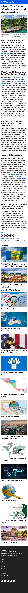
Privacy (2, 564)
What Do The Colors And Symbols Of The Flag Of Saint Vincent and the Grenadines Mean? (14, 266)
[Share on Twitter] (7, 235)
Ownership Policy (5, 575)
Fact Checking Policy (6, 571)
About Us (3, 568)
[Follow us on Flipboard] (2, 581)
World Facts (19, 238)
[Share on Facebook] (5, 235)
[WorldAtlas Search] (26, 2)
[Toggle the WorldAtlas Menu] (1, 2)
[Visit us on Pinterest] (11, 581)
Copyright (3, 566)
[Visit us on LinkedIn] (14, 581)
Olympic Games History (9, 309)
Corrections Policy (5, 573)
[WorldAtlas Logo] (9, 2)
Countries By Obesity (8, 500)
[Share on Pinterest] (10, 235)
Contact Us (3, 561)
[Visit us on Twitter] (8, 581)
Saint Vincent (5, 53)
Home (2, 559)
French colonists (20, 178)
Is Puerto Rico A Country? (10, 542)
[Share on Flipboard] (2, 235)
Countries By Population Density (12, 480)
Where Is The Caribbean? (10, 417)
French (16, 174)
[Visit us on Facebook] (5, 581)
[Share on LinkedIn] (13, 235)
